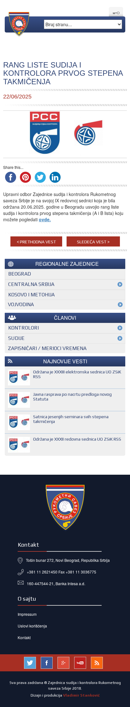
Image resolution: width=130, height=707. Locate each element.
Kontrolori (23, 328)
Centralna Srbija (31, 284)
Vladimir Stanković (81, 695)
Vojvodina (21, 304)
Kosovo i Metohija (31, 295)
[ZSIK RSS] (97, 662)
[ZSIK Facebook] (47, 662)
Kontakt (24, 637)
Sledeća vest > (93, 241)
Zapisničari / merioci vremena (47, 348)
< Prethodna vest (36, 241)
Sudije (16, 338)
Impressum (27, 614)
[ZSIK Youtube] (80, 662)
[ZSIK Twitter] (30, 662)
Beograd (19, 274)
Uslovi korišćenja (32, 625)
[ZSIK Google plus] (63, 662)
